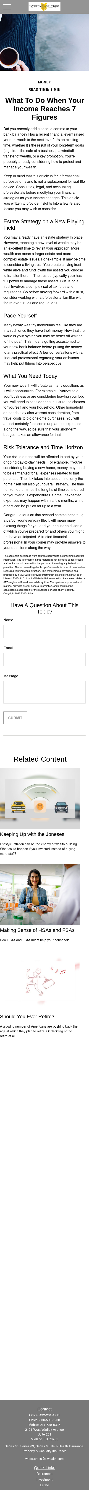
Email (8, 647)
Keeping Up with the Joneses (32, 834)
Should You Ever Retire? (27, 1016)
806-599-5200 (49, 1420)
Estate (44, 1485)
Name (8, 619)
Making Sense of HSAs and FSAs (37, 930)
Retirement (44, 1473)
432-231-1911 (49, 1415)
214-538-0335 (50, 1424)
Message (10, 675)
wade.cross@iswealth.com (44, 1458)
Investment (44, 1479)
